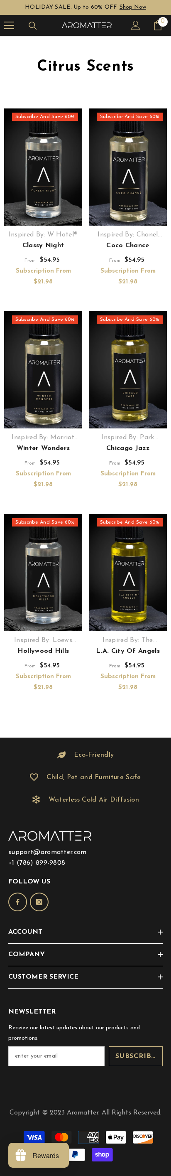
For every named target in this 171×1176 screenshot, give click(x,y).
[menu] (9, 25)
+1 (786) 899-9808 (36, 863)
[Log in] (135, 25)
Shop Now (133, 7)
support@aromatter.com (47, 852)
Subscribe (135, 1056)
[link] (85, 755)
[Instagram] (39, 902)
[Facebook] (17, 902)
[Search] (33, 26)
